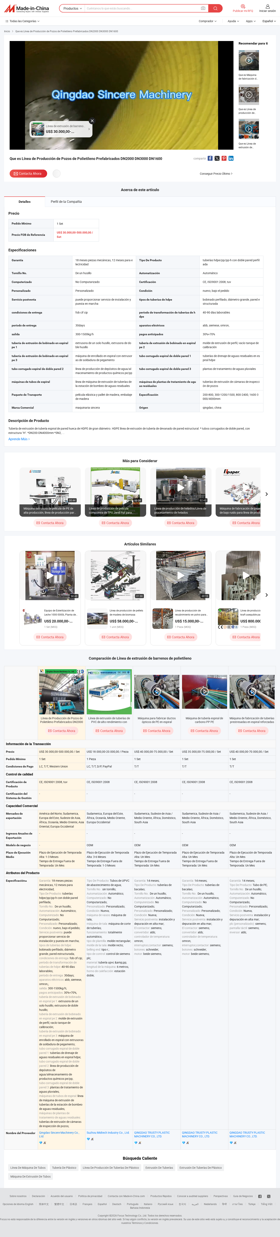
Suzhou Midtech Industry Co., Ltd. (108, 1132)
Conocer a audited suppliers (192, 1196)
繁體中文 (59, 1204)
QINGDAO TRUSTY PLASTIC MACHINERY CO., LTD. (152, 1134)
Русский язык (165, 1204)
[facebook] (260, 1196)
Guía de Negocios (243, 1196)
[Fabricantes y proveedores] (26, 8)
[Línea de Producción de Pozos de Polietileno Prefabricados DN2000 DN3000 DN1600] (61, 691)
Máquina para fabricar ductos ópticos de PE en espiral (157, 720)
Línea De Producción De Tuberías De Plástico (111, 1168)
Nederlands (210, 1204)
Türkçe (251, 1204)
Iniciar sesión (267, 11)
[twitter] (268, 1196)
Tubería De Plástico (64, 1168)
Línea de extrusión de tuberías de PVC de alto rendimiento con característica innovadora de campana (109, 723)
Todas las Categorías (23, 21)
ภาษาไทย (237, 1204)
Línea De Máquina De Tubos (28, 1168)
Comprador (206, 21)
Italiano (148, 1204)
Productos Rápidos (161, 1196)
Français (87, 1204)
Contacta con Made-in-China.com (126, 1196)
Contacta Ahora (30, 173)
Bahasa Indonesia (140, 1207)
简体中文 (44, 1204)
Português (132, 1204)
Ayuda (232, 21)
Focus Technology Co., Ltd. (132, 1215)
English (29, 1204)
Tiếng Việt (266, 1204)
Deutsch (116, 1204)
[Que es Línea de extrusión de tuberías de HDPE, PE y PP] (249, 134)
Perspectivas (221, 1196)
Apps (249, 21)
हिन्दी (224, 1204)
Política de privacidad (90, 1196)
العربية (195, 1204)
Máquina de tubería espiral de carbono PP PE (204, 720)
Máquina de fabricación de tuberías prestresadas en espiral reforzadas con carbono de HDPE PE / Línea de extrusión (252, 723)
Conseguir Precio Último (215, 174)
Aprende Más (17, 439)
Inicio (7, 31)
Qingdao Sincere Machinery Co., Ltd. (59, 1134)
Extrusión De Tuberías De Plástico (201, 1168)
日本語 (73, 1204)
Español (102, 1204)
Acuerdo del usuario (62, 1196)
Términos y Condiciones (145, 1222)
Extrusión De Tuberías (159, 1168)
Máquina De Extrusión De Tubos (30, 1176)
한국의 (182, 1204)
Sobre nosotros (18, 1196)
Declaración (38, 1196)
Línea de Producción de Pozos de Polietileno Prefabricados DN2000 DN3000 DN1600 (61, 721)
